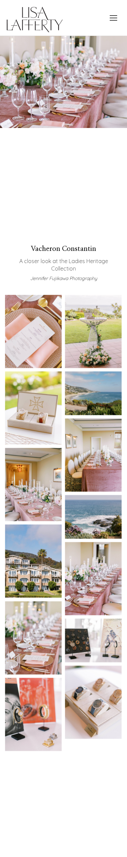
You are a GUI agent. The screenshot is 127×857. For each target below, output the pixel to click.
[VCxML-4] (93, 331)
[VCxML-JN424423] (93, 640)
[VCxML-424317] (33, 637)
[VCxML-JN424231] (33, 561)
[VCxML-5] (33, 408)
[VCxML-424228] (93, 517)
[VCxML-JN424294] (93, 578)
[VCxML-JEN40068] (33, 484)
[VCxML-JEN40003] (93, 393)
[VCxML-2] (33, 331)
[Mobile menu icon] (113, 18)
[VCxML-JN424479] (33, 714)
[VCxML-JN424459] (93, 702)
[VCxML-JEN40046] (93, 455)
